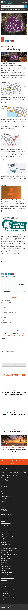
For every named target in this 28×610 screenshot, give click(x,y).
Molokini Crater (4, 315)
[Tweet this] (6, 41)
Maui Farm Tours (4, 584)
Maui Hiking (3, 586)
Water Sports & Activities (7, 322)
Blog (6, 46)
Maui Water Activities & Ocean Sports (9, 548)
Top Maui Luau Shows (5, 568)
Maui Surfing (3, 599)
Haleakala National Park (6, 305)
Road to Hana (4, 317)
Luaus (7, 9)
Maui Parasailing (4, 574)
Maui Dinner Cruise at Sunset (7, 572)
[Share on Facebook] (8, 41)
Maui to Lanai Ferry (5, 529)
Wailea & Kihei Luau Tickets (7, 527)
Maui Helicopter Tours (5, 517)
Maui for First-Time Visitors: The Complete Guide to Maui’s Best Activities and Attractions (14, 394)
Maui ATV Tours (4, 562)
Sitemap (2, 504)
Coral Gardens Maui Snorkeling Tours (9, 554)
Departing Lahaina (5, 591)
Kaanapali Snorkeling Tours (6, 576)
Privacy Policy (4, 498)
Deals (2, 9)
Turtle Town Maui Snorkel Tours (8, 536)
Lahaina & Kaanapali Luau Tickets (8, 589)
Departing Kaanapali (5, 570)
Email (4, 345)
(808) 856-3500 (22, 9)
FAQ (2, 493)
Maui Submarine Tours (6, 556)
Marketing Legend (5, 607)
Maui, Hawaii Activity (14, 375)
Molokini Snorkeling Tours (6, 534)
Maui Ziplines (4, 546)
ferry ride (14, 210)
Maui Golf (3, 521)
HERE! (23, 156)
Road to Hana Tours (5, 544)
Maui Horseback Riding (6, 523)
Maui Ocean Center (5, 552)
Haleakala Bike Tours (5, 542)
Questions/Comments (8, 351)
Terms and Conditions (5, 496)
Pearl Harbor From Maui (6, 566)
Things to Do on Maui (10, 276)
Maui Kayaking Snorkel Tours (7, 593)
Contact (2, 488)
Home (2, 46)
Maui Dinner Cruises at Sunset (7, 578)
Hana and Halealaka (5, 582)
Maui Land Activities (5, 519)
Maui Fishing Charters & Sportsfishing (9, 530)
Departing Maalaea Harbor (6, 550)
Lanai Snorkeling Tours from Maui (8, 597)
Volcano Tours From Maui (6, 588)
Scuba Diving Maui (5, 532)
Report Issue (3, 501)
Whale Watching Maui (5, 558)
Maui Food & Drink (5, 310)
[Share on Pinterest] (13, 41)
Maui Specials (4, 580)
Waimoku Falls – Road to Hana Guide (7, 267)
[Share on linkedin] (11, 41)
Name (4, 338)
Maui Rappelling (4, 525)
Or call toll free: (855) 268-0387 (14, 335)
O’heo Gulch (21, 284)
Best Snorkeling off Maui (7, 302)
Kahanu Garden (23, 265)
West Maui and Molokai (6, 540)
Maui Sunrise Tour (5, 564)
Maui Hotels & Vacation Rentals (8, 312)
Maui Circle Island (4, 560)
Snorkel (12, 9)
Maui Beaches (4, 307)
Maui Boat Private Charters (6, 595)
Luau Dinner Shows (5, 300)
